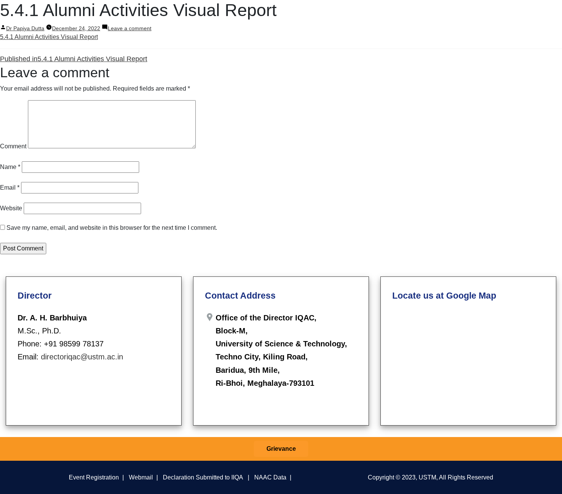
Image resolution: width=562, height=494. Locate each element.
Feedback (408, 14)
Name (10, 167)
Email (9, 187)
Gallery (523, 14)
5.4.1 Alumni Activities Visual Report (49, 37)
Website (11, 208)
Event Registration (94, 477)
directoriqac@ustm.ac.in (82, 357)
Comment (13, 146)
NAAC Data (270, 477)
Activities (369, 14)
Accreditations (483, 14)
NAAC (442, 14)
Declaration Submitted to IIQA (203, 477)
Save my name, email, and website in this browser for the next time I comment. (111, 227)
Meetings (330, 14)
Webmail (141, 477)
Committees (294, 14)
